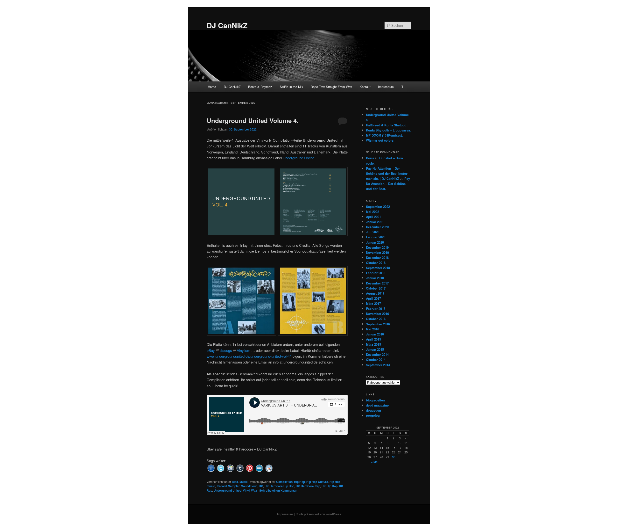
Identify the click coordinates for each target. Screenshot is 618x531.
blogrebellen (375, 400)
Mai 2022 (372, 211)
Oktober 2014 (376, 359)
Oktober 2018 (376, 262)
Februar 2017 (375, 308)
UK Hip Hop (329, 486)
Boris (370, 158)
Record (222, 486)
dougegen (373, 410)
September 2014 (378, 365)
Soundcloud (249, 486)
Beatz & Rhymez (260, 86)
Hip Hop (299, 482)
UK (261, 486)
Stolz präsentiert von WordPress (318, 514)
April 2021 (373, 216)
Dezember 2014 (377, 354)
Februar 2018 (375, 272)
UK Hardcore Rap (308, 486)
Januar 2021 (375, 221)
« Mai (374, 462)
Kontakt (365, 86)
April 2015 (373, 339)
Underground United (298, 157)
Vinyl (246, 490)
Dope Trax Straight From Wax (331, 86)
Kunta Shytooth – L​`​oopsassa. (388, 130)
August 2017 (375, 293)
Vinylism (243, 350)
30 (393, 457)
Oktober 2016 (376, 318)
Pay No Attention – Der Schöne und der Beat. (388, 183)
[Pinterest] (249, 467)
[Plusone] (230, 467)
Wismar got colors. (380, 140)
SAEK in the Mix (291, 86)
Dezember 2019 (377, 247)
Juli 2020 (372, 232)
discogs (226, 350)
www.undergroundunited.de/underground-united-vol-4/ (249, 356)
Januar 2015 (375, 349)
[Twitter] (220, 467)
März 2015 (373, 344)
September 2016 (378, 324)
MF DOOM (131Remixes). (384, 135)
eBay (211, 350)
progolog (373, 415)
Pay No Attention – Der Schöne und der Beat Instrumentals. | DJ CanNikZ (387, 173)
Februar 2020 (375, 237)
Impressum (386, 86)
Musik (243, 482)
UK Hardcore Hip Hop (279, 486)
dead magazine (377, 405)
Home (212, 86)
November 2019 (377, 252)
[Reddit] (269, 467)
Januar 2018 (375, 278)
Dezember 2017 (377, 283)
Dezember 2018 (377, 257)
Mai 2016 (372, 329)
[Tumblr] (240, 467)
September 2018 (378, 267)
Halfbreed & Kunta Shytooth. (387, 125)
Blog (235, 482)
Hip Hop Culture (317, 482)
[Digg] (259, 467)
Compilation (284, 482)
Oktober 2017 (376, 288)
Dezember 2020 (377, 227)
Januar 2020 (375, 242)
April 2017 (373, 298)
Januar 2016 (375, 334)
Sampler (234, 486)
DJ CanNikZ (227, 25)
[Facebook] (211, 467)
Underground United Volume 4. (252, 120)
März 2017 (373, 303)
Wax (254, 490)
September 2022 (378, 206)
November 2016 (377, 313)
